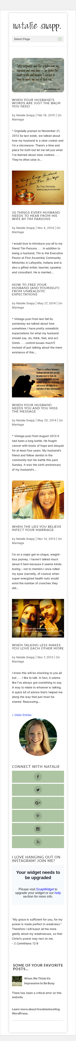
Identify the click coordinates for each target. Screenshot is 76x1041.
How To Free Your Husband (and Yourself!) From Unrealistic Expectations (35, 289)
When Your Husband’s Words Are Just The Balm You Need (36, 103)
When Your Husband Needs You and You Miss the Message (35, 408)
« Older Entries (22, 715)
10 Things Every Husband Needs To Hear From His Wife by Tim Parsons (36, 216)
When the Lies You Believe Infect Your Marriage (36, 528)
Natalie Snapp (25, 115)
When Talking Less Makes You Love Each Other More (38, 647)
